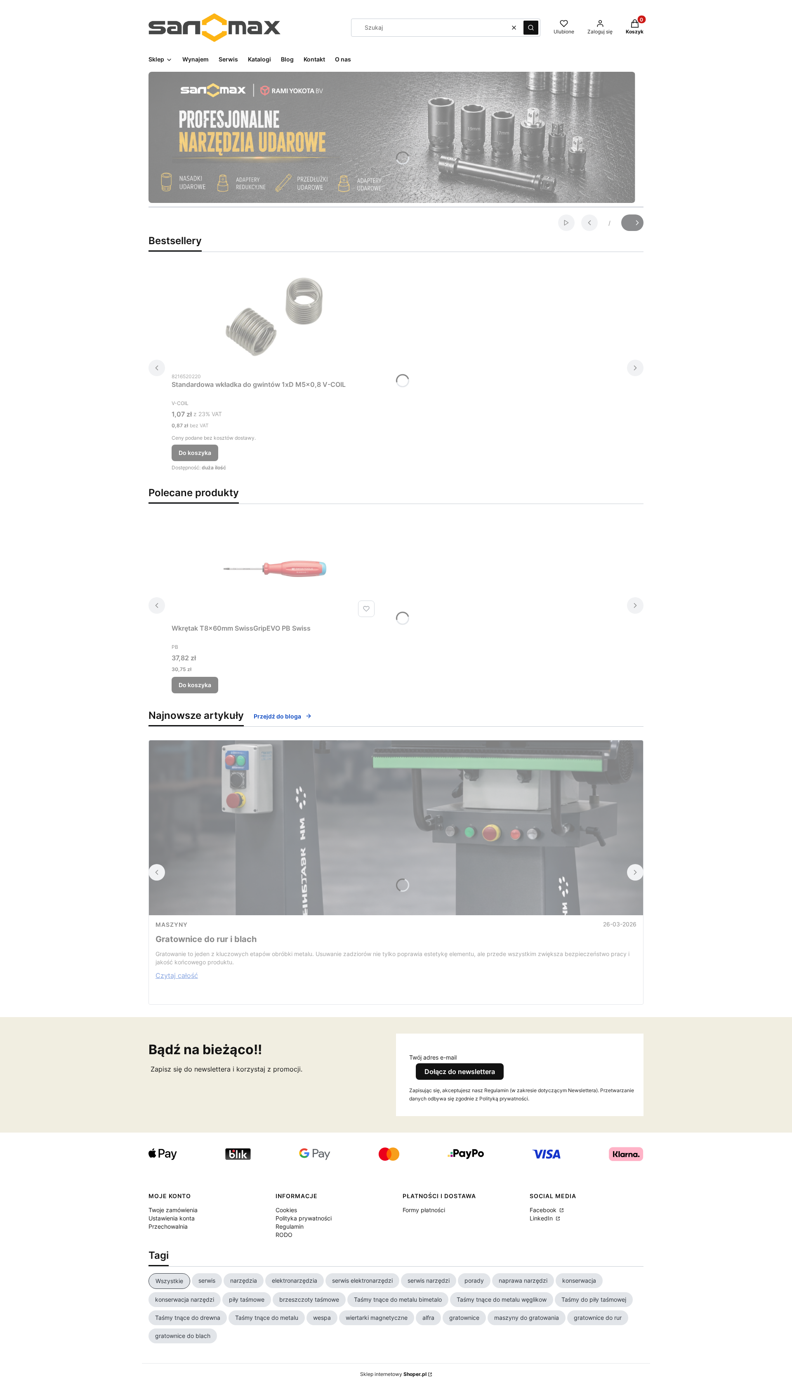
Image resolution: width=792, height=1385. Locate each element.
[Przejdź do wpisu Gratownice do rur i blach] (396, 827)
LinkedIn (542, 1218)
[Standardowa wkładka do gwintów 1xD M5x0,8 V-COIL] (275, 316)
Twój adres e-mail (433, 1057)
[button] (530, 28)
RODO (284, 1234)
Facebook (544, 1209)
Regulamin (290, 1226)
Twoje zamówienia (173, 1209)
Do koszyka (195, 452)
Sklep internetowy (393, 1374)
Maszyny (172, 924)
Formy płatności (424, 1209)
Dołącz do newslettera (459, 1071)
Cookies (286, 1209)
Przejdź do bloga (277, 716)
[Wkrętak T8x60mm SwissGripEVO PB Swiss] (275, 568)
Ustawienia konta (171, 1218)
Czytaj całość (177, 975)
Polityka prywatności (304, 1218)
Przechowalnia (168, 1226)
